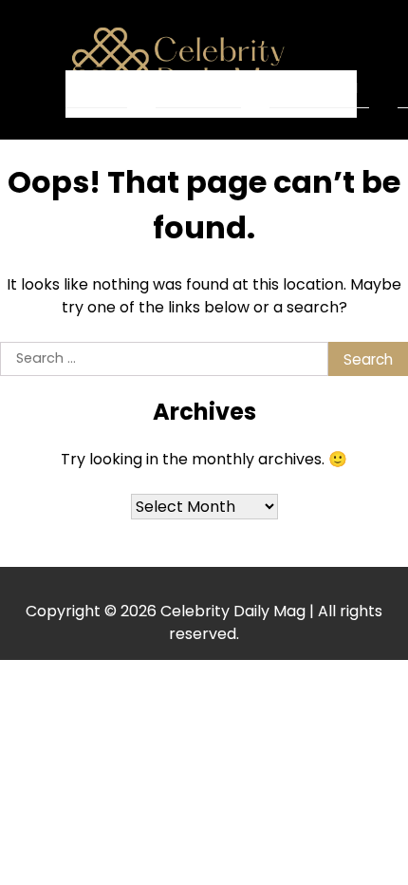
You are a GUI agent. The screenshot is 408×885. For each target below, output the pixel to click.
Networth (319, 88)
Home (96, 89)
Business (198, 88)
